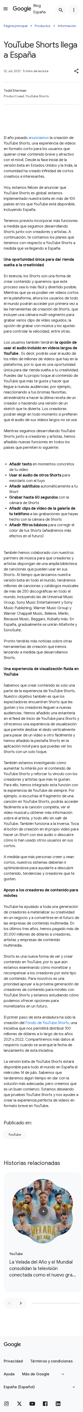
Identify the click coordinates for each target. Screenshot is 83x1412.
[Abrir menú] (5, 8)
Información (67, 26)
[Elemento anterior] (9, 1303)
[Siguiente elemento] (20, 1303)
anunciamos (39, 138)
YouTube (14, 1134)
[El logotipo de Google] (12, 1344)
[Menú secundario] (73, 9)
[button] (76, 71)
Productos (42, 26)
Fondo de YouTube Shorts (47, 1023)
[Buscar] (60, 9)
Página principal (15, 26)
